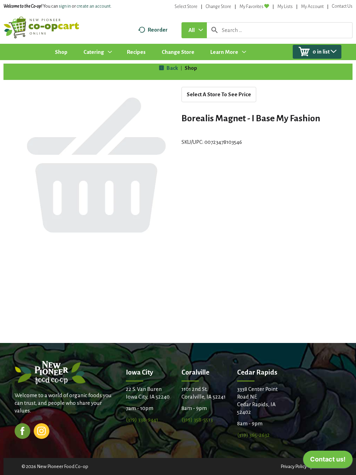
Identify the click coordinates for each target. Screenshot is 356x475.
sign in (65, 6)
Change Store (218, 6)
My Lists (285, 6)
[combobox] (194, 30)
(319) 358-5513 (197, 420)
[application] (328, 461)
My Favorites (252, 6)
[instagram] (41, 430)
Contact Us (342, 6)
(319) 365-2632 (253, 435)
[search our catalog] (214, 30)
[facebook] (22, 430)
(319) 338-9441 (142, 420)
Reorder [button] (158, 30)
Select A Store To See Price (219, 94)
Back (171, 68)
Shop (191, 68)
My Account (312, 6)
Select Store (186, 6)
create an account (93, 6)
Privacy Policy (294, 466)
